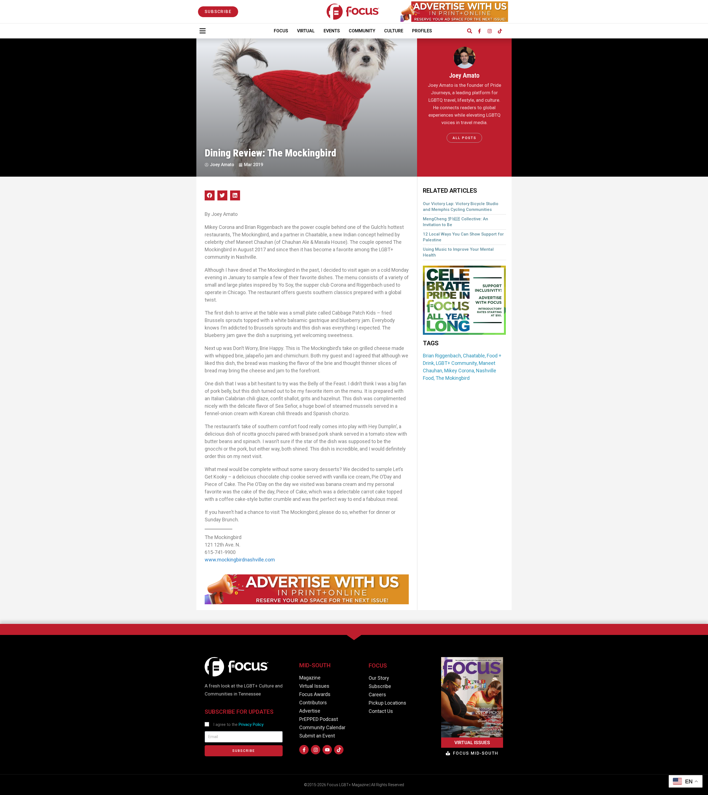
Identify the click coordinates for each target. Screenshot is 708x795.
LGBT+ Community (456, 363)
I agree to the (238, 724)
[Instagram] (489, 31)
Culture (393, 30)
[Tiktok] (499, 31)
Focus (281, 30)
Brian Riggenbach (442, 356)
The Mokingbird (453, 378)
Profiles (422, 30)
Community (362, 30)
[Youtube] (327, 749)
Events (332, 30)
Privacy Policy (251, 724)
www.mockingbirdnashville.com (240, 560)
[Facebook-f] (479, 31)
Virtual (306, 30)
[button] (469, 31)
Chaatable (474, 356)
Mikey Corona (459, 370)
